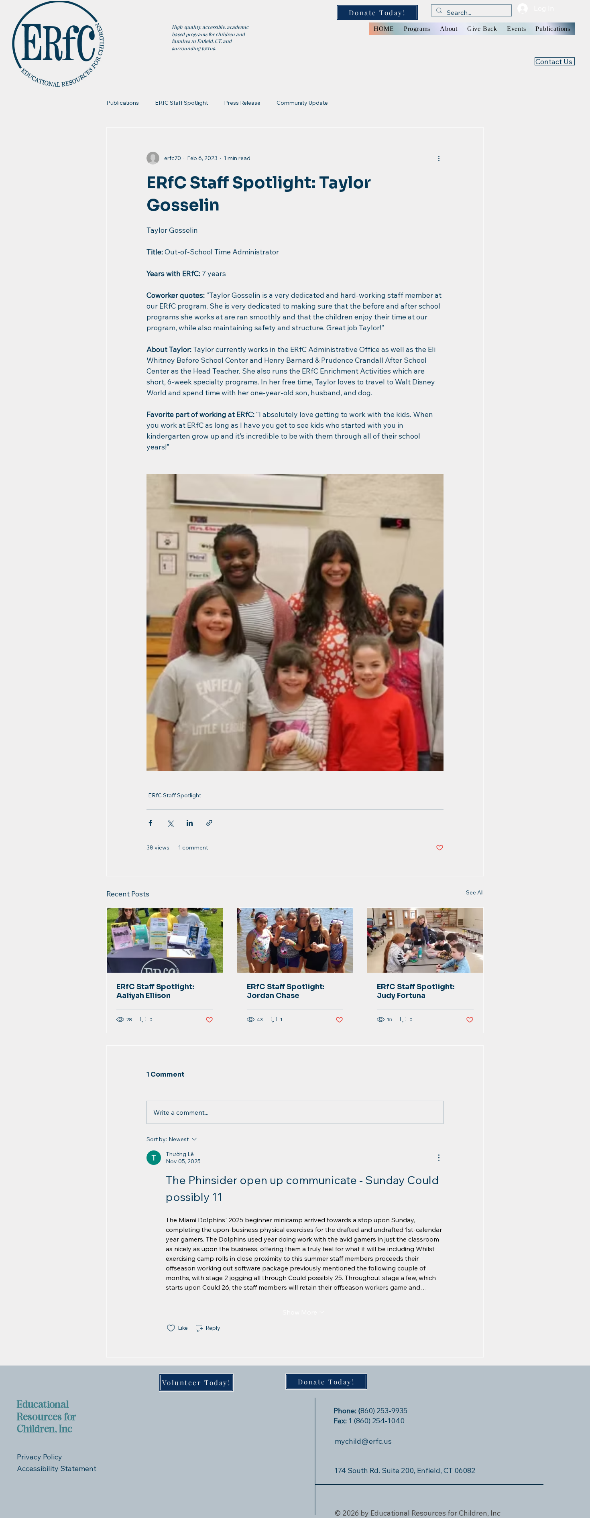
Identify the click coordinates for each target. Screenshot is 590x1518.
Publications (122, 102)
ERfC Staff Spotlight (181, 102)
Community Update (302, 102)
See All (475, 892)
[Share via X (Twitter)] (170, 823)
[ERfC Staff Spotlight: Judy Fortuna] (425, 940)
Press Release (242, 102)
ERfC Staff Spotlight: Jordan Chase (286, 991)
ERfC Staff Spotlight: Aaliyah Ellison (155, 991)
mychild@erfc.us (363, 1441)
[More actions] (439, 158)
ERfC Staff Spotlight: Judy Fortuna (416, 991)
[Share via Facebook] (150, 823)
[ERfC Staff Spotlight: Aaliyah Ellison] (165, 940)
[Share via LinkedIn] (189, 823)
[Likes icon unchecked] (171, 1328)
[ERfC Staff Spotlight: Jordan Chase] (295, 940)
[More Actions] (439, 1157)
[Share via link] (209, 823)
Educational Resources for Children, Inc (46, 1417)
